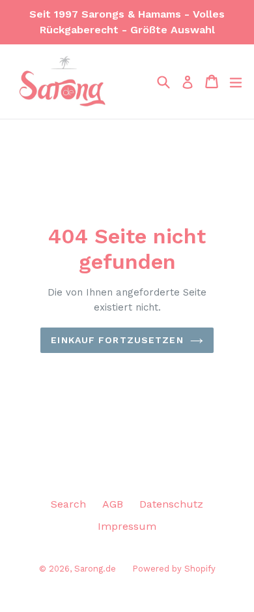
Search (68, 504)
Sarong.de (95, 569)
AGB (112, 504)
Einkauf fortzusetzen (117, 340)
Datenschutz (171, 504)
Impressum (127, 526)
